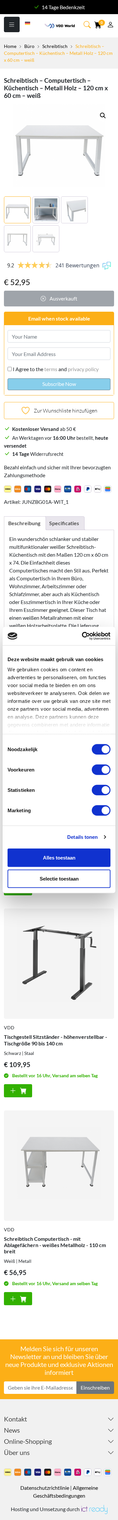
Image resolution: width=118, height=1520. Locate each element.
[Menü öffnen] (12, 24)
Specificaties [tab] (64, 523)
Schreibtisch (55, 46)
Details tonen (82, 837)
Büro (29, 46)
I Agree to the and (55, 369)
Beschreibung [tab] (24, 523)
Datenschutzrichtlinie (44, 1488)
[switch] (101, 769)
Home (10, 46)
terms (50, 369)
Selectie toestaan (59, 878)
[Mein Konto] (110, 25)
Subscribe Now (59, 384)
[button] (103, 116)
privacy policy (83, 369)
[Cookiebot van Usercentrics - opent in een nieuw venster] (83, 636)
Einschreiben (95, 1387)
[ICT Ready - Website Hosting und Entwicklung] (94, 1509)
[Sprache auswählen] (27, 23)
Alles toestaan (59, 857)
